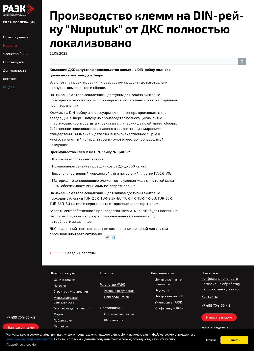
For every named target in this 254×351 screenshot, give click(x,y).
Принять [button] (234, 339)
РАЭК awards (113, 320)
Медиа (59, 314)
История (60, 285)
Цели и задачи (64, 279)
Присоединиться (116, 297)
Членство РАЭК (15, 53)
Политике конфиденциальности (29, 339)
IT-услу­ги (162, 290)
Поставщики (13, 62)
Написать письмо (21, 327)
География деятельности (72, 308)
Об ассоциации (16, 37)
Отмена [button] (211, 339)
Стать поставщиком (119, 314)
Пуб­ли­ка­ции (63, 320)
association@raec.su (216, 327)
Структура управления (71, 291)
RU (5, 87)
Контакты (11, 78)
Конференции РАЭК (169, 308)
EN (13, 87)
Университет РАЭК (168, 302)
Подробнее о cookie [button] (21, 344)
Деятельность (14, 70)
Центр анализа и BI (169, 296)
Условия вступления (119, 290)
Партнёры (61, 326)
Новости (10, 45)
